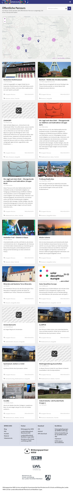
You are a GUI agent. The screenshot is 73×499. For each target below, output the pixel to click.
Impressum (58, 439)
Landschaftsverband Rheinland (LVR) (27, 432)
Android (40, 431)
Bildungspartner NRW (27, 429)
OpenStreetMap (61, 58)
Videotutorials (8, 438)
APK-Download (42, 433)
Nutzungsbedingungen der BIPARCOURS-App (61, 430)
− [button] (4, 21)
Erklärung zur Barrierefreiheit (59, 441)
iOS (39, 429)
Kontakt (6, 433)
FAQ (5, 431)
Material (6, 436)
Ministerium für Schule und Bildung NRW (27, 440)
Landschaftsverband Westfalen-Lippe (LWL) (27, 436)
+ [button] (4, 18)
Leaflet (53, 58)
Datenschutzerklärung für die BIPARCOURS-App (61, 434)
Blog (5, 429)
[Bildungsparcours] (15, 2)
